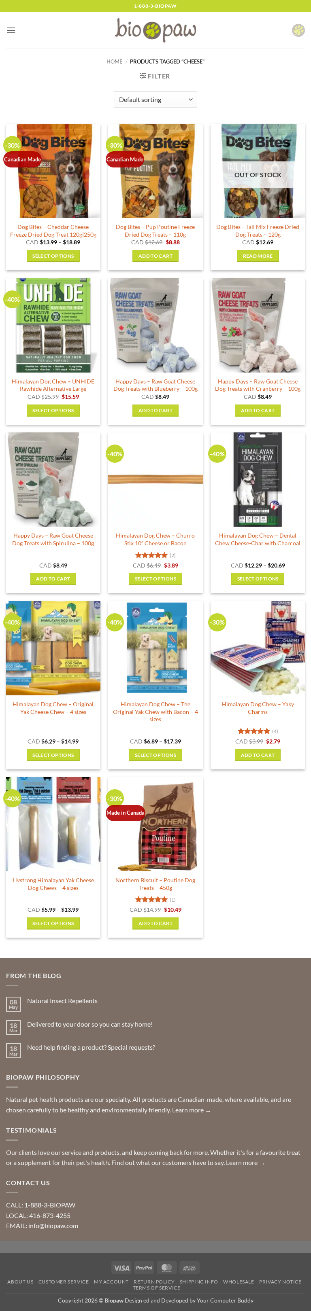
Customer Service (63, 1282)
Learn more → (191, 1110)
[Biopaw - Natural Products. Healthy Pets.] (155, 30)
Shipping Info (199, 1282)
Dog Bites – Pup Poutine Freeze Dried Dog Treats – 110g (155, 230)
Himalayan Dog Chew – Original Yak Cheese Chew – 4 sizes (53, 708)
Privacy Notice (280, 1282)
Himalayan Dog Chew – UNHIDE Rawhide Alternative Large (53, 385)
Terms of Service (157, 1288)
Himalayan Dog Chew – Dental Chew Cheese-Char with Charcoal (257, 539)
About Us (20, 1282)
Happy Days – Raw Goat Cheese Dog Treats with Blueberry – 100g (155, 385)
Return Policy (154, 1282)
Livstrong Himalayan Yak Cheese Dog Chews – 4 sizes (53, 884)
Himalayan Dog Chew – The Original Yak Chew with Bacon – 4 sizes (155, 711)
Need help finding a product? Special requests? (91, 1047)
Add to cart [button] (155, 255)
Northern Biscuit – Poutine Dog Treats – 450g (155, 884)
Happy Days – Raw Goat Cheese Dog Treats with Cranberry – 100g (257, 385)
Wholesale (238, 1282)
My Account (111, 1282)
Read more (258, 255)
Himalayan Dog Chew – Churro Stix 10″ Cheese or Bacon (155, 539)
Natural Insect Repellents (62, 1000)
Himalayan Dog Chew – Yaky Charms (258, 708)
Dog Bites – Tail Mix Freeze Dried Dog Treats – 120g (257, 230)
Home (115, 61)
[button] (11, 30)
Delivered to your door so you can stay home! (90, 1024)
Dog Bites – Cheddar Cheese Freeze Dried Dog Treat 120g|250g (53, 230)
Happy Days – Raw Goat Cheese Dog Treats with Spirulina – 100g (53, 539)
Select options (53, 255)
